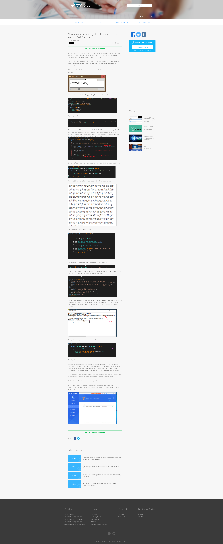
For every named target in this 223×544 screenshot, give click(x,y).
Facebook (133, 34)
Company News (122, 22)
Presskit (93, 522)
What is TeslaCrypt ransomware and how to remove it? (149, 138)
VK (144, 34)
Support (121, 514)
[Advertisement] (142, 82)
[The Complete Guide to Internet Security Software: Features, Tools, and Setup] (74, 467)
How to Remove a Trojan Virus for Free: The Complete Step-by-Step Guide (102, 475)
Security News (144, 22)
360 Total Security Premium (73, 519)
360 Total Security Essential (73, 517)
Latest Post (79, 22)
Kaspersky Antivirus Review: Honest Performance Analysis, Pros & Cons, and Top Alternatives (102, 458)
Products (100, 22)
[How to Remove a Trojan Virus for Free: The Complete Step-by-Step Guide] (74, 475)
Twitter (138, 34)
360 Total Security (70, 514)
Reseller (140, 517)
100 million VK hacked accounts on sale (149, 147)
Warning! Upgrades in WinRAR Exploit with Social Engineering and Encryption (149, 119)
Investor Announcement (99, 524)
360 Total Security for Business (74, 524)
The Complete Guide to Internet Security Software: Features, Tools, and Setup (101, 467)
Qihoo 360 (121, 517)
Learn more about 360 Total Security (95, 48)
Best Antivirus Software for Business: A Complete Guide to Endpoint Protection (100, 484)
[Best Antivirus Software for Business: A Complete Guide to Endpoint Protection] (74, 484)
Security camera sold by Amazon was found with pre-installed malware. (149, 129)
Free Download (142, 47)
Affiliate (140, 514)
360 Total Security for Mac (73, 522)
